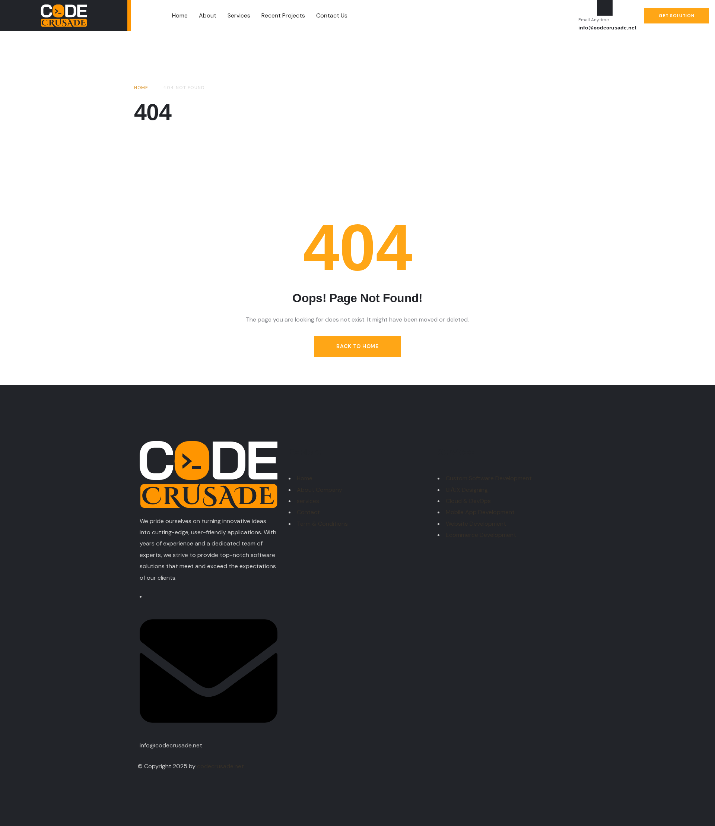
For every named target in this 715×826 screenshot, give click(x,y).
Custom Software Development (489, 478)
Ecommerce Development (481, 535)
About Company (319, 490)
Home (304, 478)
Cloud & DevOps (468, 501)
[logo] (63, 15)
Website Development (476, 524)
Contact (308, 512)
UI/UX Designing (467, 490)
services (308, 501)
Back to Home (357, 346)
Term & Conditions (322, 524)
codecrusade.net (220, 766)
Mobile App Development (480, 512)
